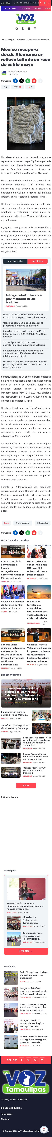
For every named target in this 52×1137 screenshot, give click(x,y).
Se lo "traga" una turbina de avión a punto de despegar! (34, 975)
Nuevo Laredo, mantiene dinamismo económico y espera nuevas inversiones (25, 316)
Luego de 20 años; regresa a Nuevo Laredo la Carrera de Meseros (33, 991)
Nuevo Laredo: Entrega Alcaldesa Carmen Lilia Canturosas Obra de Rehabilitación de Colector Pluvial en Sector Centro (33, 1007)
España (4, 612)
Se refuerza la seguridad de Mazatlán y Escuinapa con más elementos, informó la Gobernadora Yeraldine (15, 727)
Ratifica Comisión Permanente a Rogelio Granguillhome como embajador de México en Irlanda (13, 570)
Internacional (33, 623)
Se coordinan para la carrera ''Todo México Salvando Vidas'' (13, 714)
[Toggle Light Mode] (22, 29)
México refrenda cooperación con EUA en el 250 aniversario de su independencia (37, 568)
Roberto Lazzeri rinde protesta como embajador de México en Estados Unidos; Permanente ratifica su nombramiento (13, 654)
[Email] (34, 80)
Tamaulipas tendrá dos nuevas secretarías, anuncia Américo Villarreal (24, 344)
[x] (21, 80)
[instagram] (35, 1060)
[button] (17, 99)
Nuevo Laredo (11, 8)
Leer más (24, 951)
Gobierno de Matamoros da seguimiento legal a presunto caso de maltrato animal (34, 1039)
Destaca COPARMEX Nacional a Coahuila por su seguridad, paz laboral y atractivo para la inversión (25, 364)
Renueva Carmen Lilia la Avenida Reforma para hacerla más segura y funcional (33, 936)
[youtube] (42, 1060)
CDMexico (5, 581)
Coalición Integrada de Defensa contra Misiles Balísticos (12, 605)
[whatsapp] (27, 80)
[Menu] (29, 29)
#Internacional (23, 523)
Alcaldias (37, 261)
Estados (5, 718)
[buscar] (16, 29)
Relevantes (20, 40)
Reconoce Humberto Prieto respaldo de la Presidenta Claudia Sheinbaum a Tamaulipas (37, 741)
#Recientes (42, 523)
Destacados (25, 997)
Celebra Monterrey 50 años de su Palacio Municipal (34, 770)
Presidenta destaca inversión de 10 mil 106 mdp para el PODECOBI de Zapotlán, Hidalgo (24, 334)
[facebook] (15, 80)
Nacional (37, 8)
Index (26, 785)
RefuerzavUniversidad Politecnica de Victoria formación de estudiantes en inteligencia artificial (23, 353)
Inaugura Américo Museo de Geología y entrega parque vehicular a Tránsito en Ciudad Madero (33, 1023)
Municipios (12, 913)
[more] (40, 80)
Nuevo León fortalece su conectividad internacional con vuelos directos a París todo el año (37, 610)
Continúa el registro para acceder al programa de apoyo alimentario (23, 324)
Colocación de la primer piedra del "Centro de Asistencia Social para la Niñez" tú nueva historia (22, 694)
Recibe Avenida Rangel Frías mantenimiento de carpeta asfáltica (35, 756)
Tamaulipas (25, 8)
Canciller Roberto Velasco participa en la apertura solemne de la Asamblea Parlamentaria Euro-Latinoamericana (39, 653)
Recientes (27, 748)
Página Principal (7, 40)
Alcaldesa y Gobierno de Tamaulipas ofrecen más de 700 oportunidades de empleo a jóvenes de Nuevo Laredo (34, 920)
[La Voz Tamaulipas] (26, 18)
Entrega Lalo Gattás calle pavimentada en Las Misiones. (24, 298)
